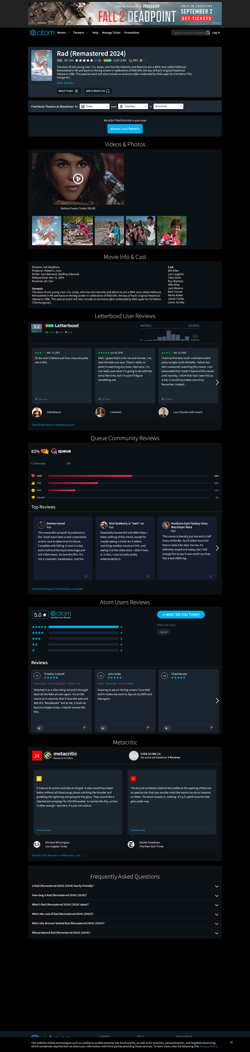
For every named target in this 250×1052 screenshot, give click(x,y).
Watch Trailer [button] (66, 90)
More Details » (65, 83)
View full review (44, 830)
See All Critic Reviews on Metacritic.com (56, 855)
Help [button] (95, 32)
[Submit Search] (207, 33)
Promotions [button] (131, 32)
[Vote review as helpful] (40, 728)
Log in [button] (216, 32)
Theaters (78, 32)
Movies (61, 32)
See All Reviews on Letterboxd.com (53, 424)
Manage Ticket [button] (111, 32)
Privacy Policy (209, 1046)
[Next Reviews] (217, 382)
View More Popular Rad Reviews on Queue (57, 589)
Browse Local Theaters (125, 129)
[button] (94, 106)
